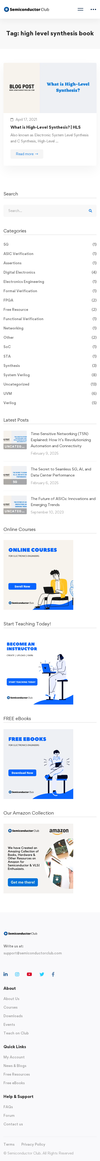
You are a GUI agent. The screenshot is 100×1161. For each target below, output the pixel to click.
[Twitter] (42, 974)
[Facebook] (53, 974)
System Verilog (50, 375)
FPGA (50, 300)
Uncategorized (50, 384)
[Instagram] (17, 974)
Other (50, 337)
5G (50, 244)
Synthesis (50, 365)
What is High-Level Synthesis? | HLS (45, 127)
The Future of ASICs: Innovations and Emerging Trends (63, 501)
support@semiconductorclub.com (32, 953)
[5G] (15, 469)
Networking (50, 328)
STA (50, 356)
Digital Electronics (50, 272)
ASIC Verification (50, 254)
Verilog (50, 403)
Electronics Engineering (50, 281)
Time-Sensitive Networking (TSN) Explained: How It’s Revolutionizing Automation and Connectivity (61, 439)
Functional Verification (50, 319)
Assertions (50, 263)
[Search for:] (50, 210)
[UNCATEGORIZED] (15, 433)
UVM (50, 393)
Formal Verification (50, 291)
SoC (50, 347)
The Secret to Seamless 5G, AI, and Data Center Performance (61, 472)
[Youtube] (29, 974)
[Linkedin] (5, 974)
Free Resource (50, 309)
